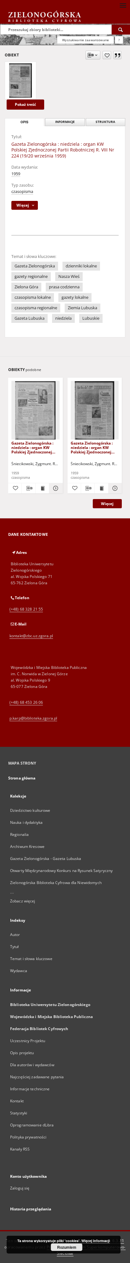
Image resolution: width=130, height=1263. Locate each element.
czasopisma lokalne (33, 297)
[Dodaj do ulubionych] (107, 55)
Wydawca (18, 970)
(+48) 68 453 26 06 (26, 702)
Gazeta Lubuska (29, 318)
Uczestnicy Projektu (27, 1040)
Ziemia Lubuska (82, 308)
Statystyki (18, 1113)
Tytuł (14, 946)
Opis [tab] (24, 122)
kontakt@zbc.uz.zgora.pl (31, 635)
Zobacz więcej (22, 901)
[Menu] (122, 5)
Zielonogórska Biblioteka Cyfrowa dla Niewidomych (56, 882)
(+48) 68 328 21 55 (26, 609)
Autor (15, 934)
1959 (15, 173)
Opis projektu (22, 1052)
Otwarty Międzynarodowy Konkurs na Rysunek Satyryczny (61, 870)
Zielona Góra (26, 287)
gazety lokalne (75, 297)
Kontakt (17, 1101)
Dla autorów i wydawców (32, 1064)
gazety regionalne (31, 276)
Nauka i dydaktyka (26, 822)
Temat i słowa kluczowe (31, 958)
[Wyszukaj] (121, 29)
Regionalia (19, 834)
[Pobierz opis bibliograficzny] (28, 488)
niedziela (63, 318)
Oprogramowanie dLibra (32, 1125)
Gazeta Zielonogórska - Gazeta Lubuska (45, 858)
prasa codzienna (64, 287)
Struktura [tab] (105, 122)
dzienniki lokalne (81, 266)
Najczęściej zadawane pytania (37, 1077)
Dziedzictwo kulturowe (30, 810)
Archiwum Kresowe (27, 846)
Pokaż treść (25, 104)
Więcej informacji (95, 1240)
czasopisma (22, 191)
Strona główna (22, 778)
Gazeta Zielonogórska (35, 266)
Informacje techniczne (30, 1089)
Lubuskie (90, 318)
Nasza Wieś (69, 276)
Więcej (107, 503)
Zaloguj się (20, 1188)
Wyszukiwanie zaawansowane (85, 40)
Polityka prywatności (28, 1137)
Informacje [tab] (65, 122)
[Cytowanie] (117, 55)
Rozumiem (66, 1247)
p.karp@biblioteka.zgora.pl (33, 718)
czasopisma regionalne (36, 308)
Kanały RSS (20, 1149)
